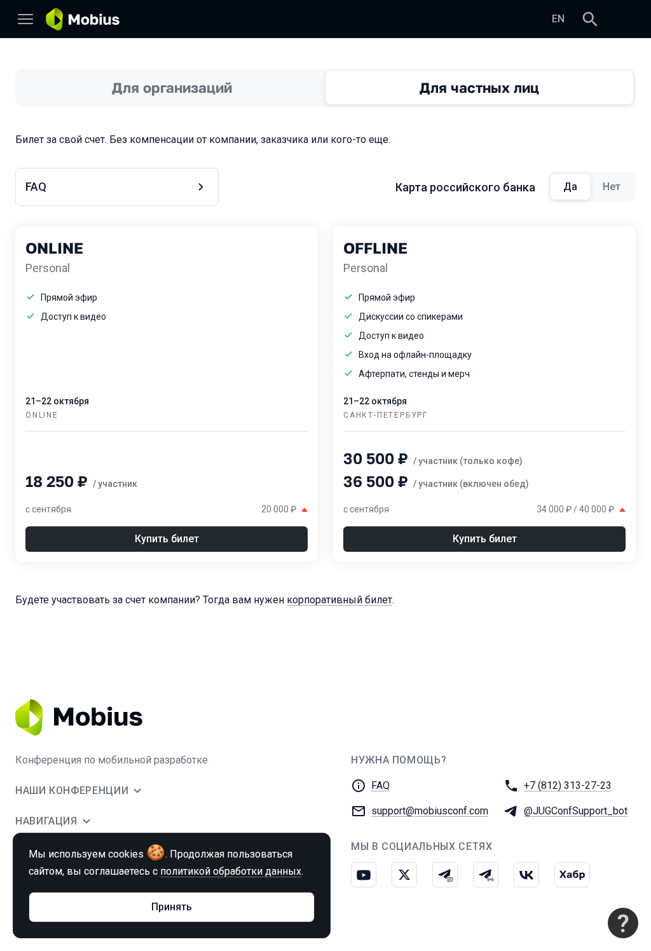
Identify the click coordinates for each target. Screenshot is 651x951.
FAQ (380, 785)
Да (576, 187)
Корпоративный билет (339, 600)
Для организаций (172, 87)
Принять (171, 907)
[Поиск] (590, 19)
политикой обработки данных (230, 871)
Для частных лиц (479, 87)
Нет (618, 187)
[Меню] (25, 19)
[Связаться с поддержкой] (623, 923)
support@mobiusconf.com (429, 811)
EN (558, 19)
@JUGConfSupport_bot (575, 811)
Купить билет (167, 539)
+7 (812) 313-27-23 (568, 785)
